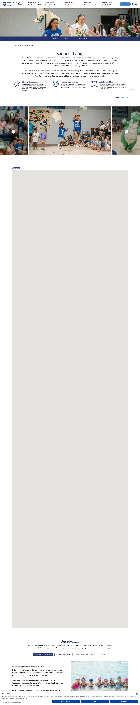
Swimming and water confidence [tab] (43, 654)
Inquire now (125, 4)
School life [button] (87, 2)
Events (67, 38)
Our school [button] (69, 2)
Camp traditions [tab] (101, 654)
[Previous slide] (7, 89)
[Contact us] (132, 4)
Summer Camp (82, 38)
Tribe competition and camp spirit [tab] (84, 654)
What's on (19, 45)
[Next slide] (133, 89)
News (55, 38)
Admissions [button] (51, 2)
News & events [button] (107, 2)
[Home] (12, 4)
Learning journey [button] (34, 2)
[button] (136, 4)
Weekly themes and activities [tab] (63, 654)
